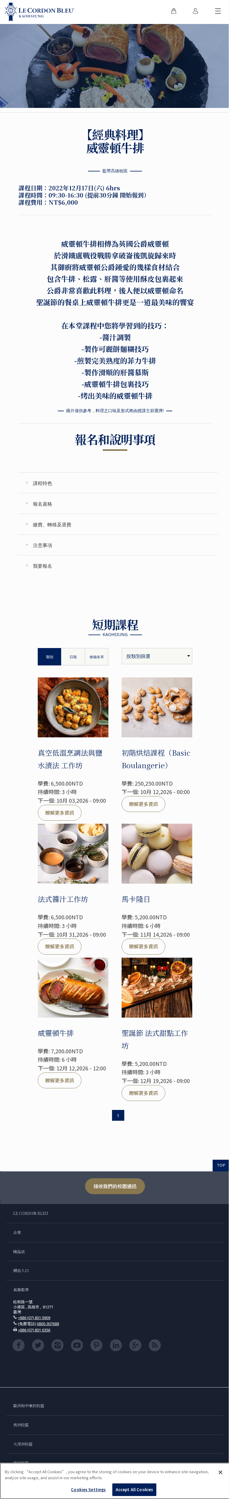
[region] (115, 1481)
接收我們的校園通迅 (115, 1186)
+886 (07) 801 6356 (34, 1330)
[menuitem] (173, 12)
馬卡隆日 (136, 899)
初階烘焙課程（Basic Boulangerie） (156, 758)
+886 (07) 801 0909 (34, 1317)
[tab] (118, 482)
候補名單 (97, 656)
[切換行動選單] (218, 12)
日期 (73, 656)
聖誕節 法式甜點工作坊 (155, 1039)
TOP (221, 1165)
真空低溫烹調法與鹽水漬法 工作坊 (70, 758)
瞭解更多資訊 (59, 812)
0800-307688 (48, 1323)
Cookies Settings (88, 1489)
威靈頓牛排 (56, 1033)
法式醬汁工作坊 (63, 899)
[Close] (220, 1472)
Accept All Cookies (134, 1489)
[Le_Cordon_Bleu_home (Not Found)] (39, 12)
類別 (49, 656)
